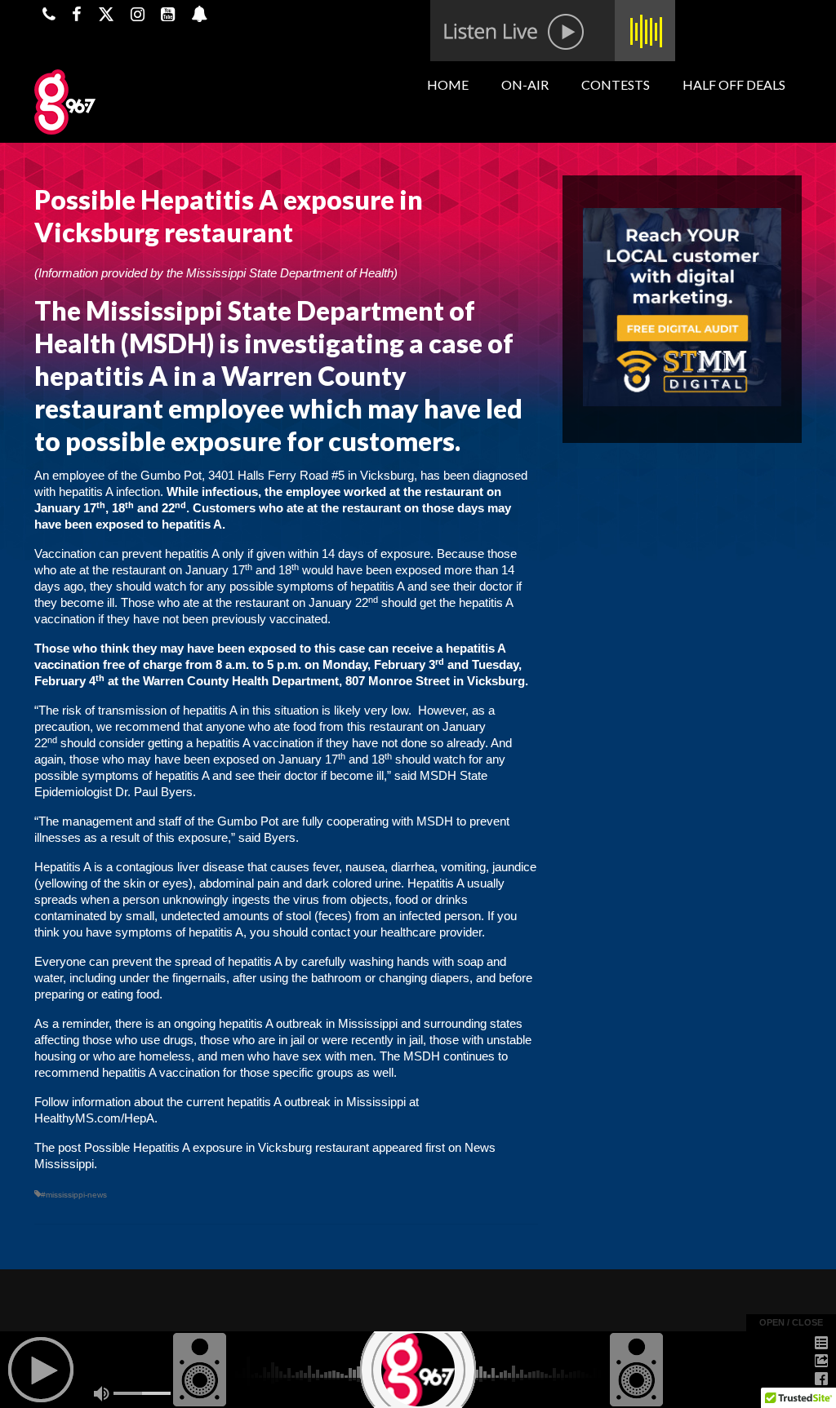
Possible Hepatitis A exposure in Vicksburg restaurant (226, 1147)
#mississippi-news (74, 1194)
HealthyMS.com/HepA (94, 1118)
